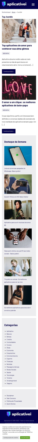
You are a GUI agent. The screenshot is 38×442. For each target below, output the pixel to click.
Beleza (9, 337)
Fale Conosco (11, 398)
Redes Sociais (11, 370)
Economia (10, 350)
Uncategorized (12, 381)
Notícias (9, 364)
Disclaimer (10, 395)
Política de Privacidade (14, 401)
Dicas (8, 348)
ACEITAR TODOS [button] (25, 437)
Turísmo (9, 378)
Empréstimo (11, 353)
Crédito (9, 339)
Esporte (9, 359)
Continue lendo (8, 71)
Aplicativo (6, 53)
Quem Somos (11, 404)
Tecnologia (10, 375)
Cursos (9, 345)
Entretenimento (12, 356)
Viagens (9, 383)
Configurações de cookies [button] (11, 437)
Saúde (9, 372)
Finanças (10, 361)
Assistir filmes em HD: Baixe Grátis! (16, 197)
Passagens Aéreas (13, 367)
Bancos (9, 334)
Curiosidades (11, 342)
